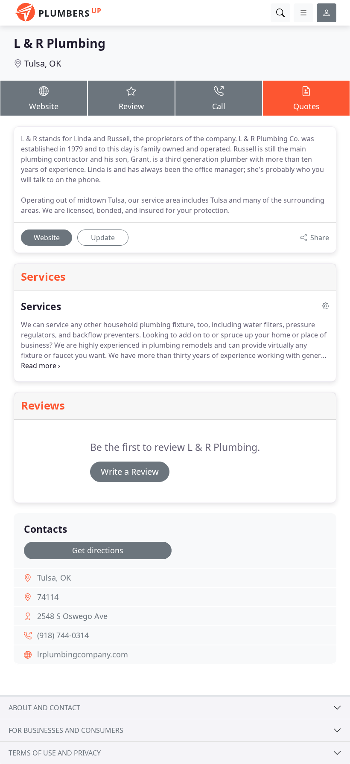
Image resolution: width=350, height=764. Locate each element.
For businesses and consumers (66, 730)
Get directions (97, 550)
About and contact (44, 707)
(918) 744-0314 (63, 635)
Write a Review (130, 471)
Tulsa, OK (42, 63)
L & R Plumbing (59, 43)
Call (218, 106)
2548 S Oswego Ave (72, 616)
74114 (47, 597)
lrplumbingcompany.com (82, 654)
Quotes (306, 106)
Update (103, 237)
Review (131, 106)
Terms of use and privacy (55, 753)
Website (43, 106)
